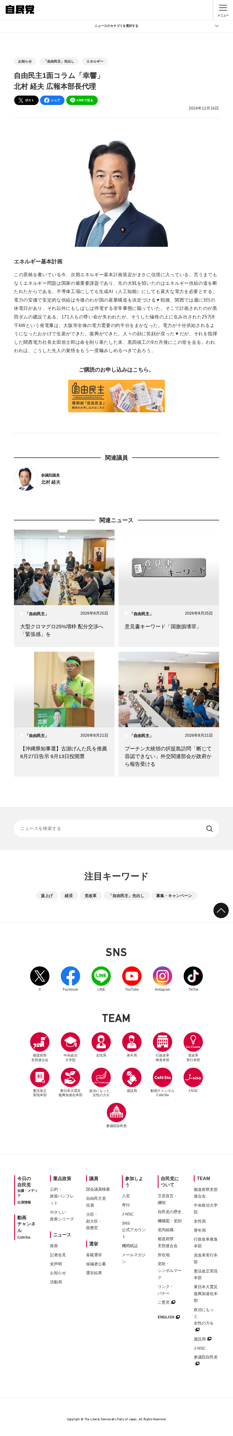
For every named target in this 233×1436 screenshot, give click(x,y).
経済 (69, 895)
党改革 (91, 895)
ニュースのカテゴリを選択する (116, 25)
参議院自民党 (116, 1115)
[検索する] (210, 828)
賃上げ (47, 895)
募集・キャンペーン (174, 895)
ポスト (29, 100)
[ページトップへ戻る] (221, 910)
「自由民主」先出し (59, 61)
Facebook (70, 978)
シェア (55, 100)
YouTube (131, 978)
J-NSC (193, 1091)
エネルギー (94, 61)
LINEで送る (85, 100)
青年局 (132, 1055)
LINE (101, 978)
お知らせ (25, 61)
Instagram (162, 978)
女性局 (101, 1055)
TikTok (193, 978)
